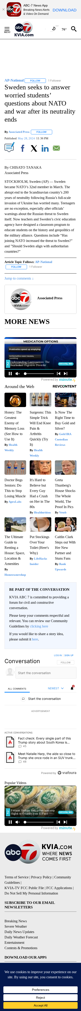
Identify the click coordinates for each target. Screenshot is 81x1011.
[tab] (17, 688)
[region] (40, 715)
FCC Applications (59, 888)
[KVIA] (29, 29)
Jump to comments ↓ (19, 278)
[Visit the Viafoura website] (66, 773)
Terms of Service (16, 877)
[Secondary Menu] (10, 29)
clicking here (39, 626)
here (35, 639)
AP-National (43, 262)
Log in (58, 655)
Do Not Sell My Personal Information (31, 893)
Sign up (68, 655)
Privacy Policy (41, 877)
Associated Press (19, 132)
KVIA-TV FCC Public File (24, 888)
